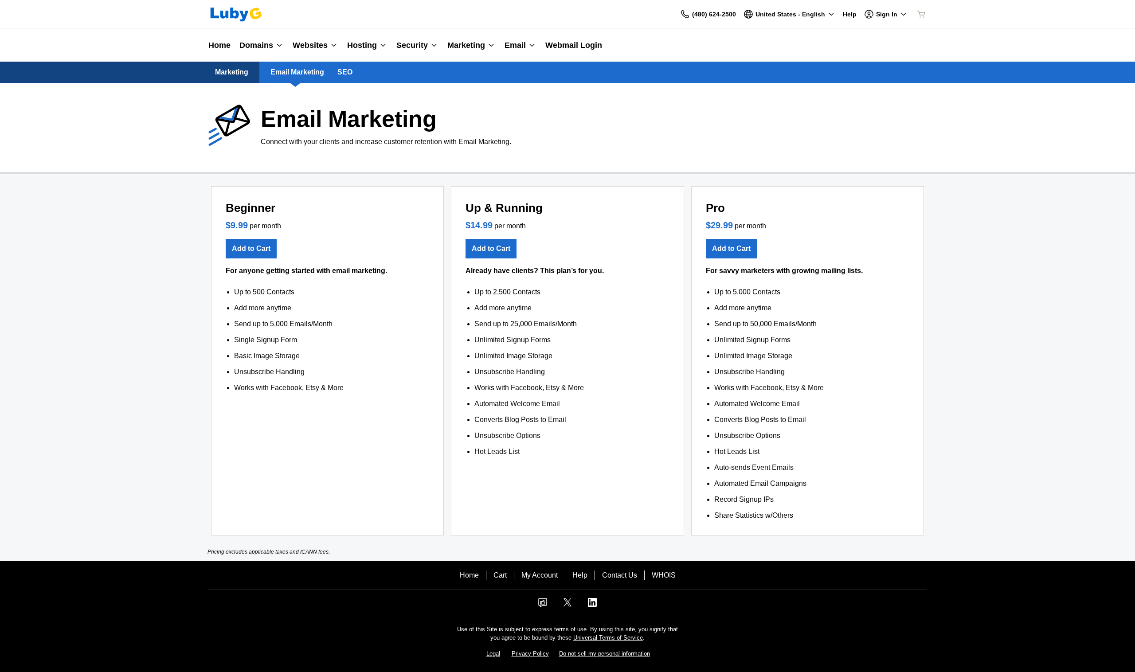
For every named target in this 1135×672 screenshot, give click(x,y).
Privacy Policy (530, 653)
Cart (500, 575)
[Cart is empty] (921, 14)
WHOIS (664, 575)
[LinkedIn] (592, 605)
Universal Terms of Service (608, 637)
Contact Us (619, 575)
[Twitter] (567, 605)
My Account (539, 575)
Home (469, 575)
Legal (493, 653)
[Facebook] (542, 605)
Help (579, 575)
